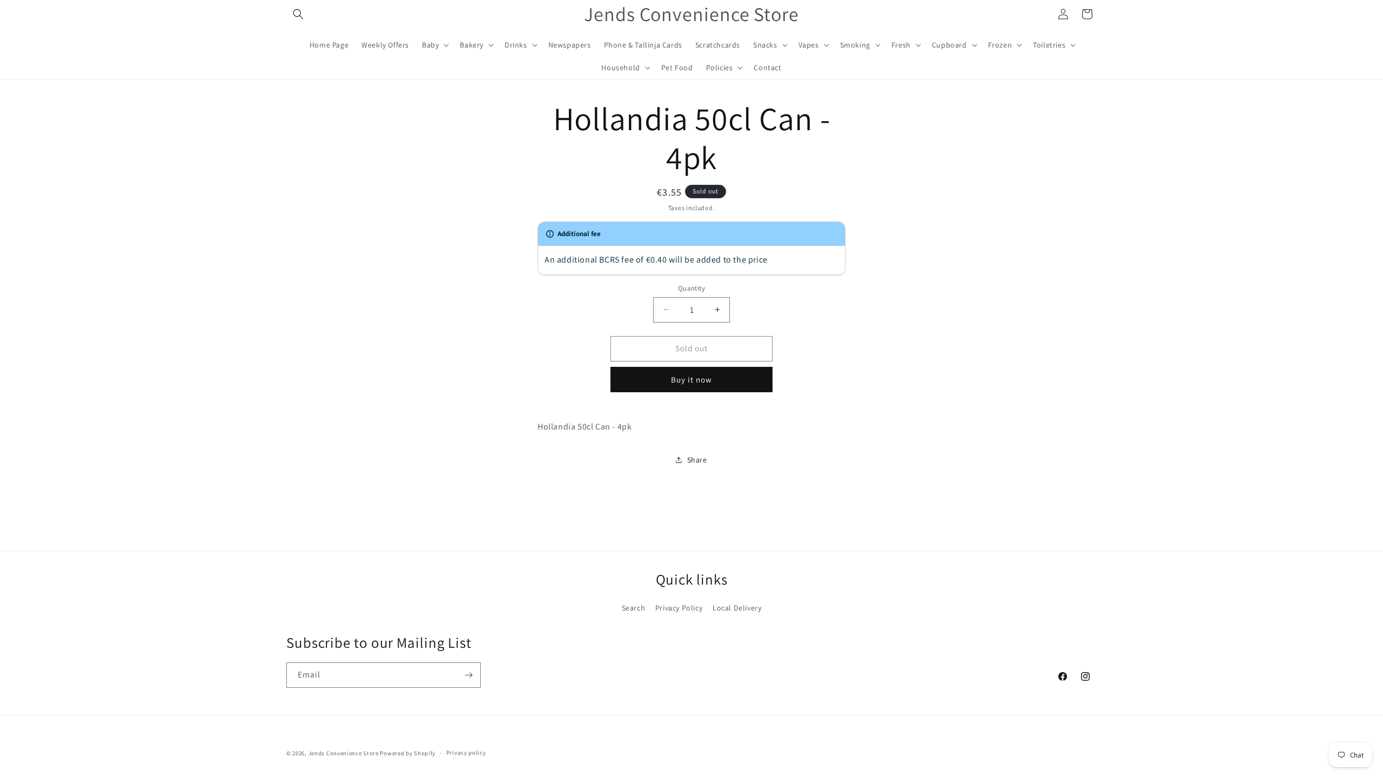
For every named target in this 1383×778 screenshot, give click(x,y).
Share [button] (697, 460)
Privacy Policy (678, 608)
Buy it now (691, 379)
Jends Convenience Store (343, 753)
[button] (298, 14)
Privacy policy (466, 752)
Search (634, 608)
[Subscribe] (468, 675)
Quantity (691, 288)
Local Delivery (737, 608)
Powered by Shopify (407, 753)
